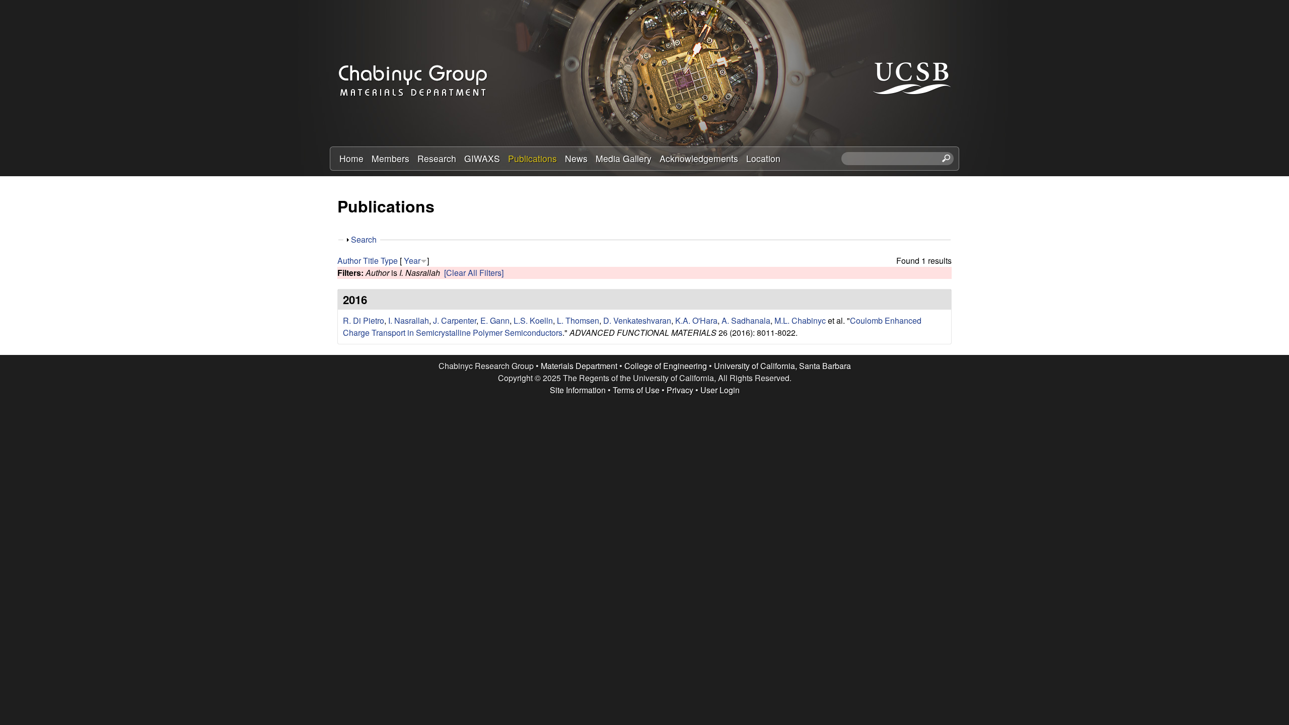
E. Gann (495, 320)
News (576, 158)
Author (349, 260)
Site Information (578, 390)
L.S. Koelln (533, 320)
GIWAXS (482, 158)
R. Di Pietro (363, 320)
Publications (532, 158)
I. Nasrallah (408, 320)
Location (763, 158)
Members (390, 158)
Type (389, 260)
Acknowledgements (699, 158)
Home (351, 158)
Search (364, 239)
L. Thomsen (578, 320)
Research (436, 158)
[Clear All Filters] (474, 272)
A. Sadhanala (746, 320)
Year (412, 260)
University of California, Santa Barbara (782, 366)
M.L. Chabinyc (800, 320)
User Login (720, 390)
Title (371, 260)
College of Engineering (665, 366)
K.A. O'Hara (696, 320)
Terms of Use (636, 390)
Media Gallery (624, 158)
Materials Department (579, 366)
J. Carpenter (454, 320)
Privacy (680, 390)
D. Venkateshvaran (637, 320)
